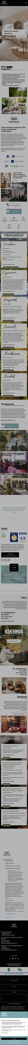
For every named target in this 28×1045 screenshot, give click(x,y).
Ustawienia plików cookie (14, 1042)
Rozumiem (14, 1038)
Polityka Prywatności (5, 1032)
